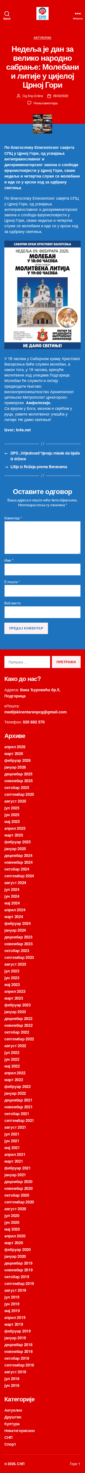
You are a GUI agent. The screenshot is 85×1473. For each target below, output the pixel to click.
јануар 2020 (15, 1256)
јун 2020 (11, 1222)
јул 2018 (11, 1378)
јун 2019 (11, 1304)
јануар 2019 (15, 1338)
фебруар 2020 (17, 1249)
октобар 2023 (16, 950)
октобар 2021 (16, 1113)
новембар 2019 (18, 1270)
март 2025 (13, 835)
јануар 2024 (15, 930)
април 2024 (14, 910)
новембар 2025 (18, 781)
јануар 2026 (15, 767)
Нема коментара (45, 103)
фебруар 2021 (17, 1168)
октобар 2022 (16, 1032)
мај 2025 (12, 821)
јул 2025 (11, 808)
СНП (8, 1437)
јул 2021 (11, 1134)
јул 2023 (11, 971)
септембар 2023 (19, 957)
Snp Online (35, 95)
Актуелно (42, 38)
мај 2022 (12, 1066)
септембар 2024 (19, 876)
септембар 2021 (19, 1120)
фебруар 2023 (17, 1005)
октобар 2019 (16, 1276)
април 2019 (14, 1317)
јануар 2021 (15, 1175)
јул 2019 (11, 1297)
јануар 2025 (15, 848)
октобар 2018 (16, 1358)
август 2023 (15, 964)
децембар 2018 (18, 1344)
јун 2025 (11, 814)
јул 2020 (11, 1215)
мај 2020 (12, 1229)
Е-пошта (12, 582)
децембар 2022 (18, 1018)
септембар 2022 (19, 1039)
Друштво (12, 1417)
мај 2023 (12, 984)
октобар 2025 (16, 787)
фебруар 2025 (17, 842)
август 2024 (15, 882)
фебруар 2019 (17, 1331)
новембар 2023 (18, 944)
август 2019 (15, 1290)
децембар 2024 (18, 855)
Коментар (13, 518)
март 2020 (13, 1243)
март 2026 (13, 753)
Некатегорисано (19, 1430)
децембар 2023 (18, 937)
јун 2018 (11, 1385)
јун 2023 (11, 978)
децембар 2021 (18, 1100)
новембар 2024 (18, 862)
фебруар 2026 (17, 760)
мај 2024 (12, 903)
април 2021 (14, 1154)
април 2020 (14, 1236)
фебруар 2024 (17, 923)
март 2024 (13, 916)
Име (8, 560)
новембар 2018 (18, 1351)
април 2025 (14, 828)
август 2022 (15, 1045)
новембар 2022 (18, 1025)
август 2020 (15, 1209)
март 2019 (13, 1324)
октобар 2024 (16, 869)
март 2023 (13, 998)
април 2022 (14, 1073)
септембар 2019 (19, 1283)
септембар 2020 (19, 1202)
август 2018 (15, 1372)
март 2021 (13, 1161)
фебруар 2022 (17, 1086)
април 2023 (14, 991)
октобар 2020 (16, 1195)
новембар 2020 (18, 1188)
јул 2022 (11, 1052)
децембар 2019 (18, 1263)
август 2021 (15, 1127)
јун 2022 (11, 1059)
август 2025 (15, 801)
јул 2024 (11, 889)
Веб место (12, 603)
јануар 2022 (15, 1093)
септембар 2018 (19, 1365)
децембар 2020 (18, 1181)
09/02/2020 (60, 95)
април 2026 (14, 747)
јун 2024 (11, 896)
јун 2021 (11, 1141)
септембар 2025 (19, 794)
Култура (12, 1424)
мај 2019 (12, 1310)
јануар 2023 (15, 1012)
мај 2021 (12, 1147)
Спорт (10, 1444)
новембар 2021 (18, 1107)
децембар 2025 (18, 774)
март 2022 (13, 1079)
